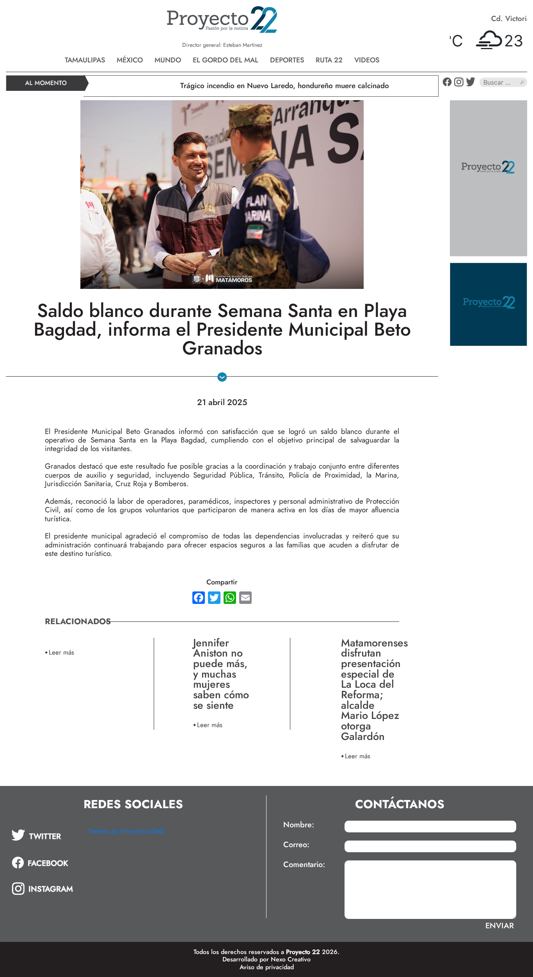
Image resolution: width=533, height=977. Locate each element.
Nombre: (298, 825)
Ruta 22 (329, 60)
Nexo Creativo (291, 959)
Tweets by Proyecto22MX (126, 831)
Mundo (168, 60)
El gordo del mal (225, 60)
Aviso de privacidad (267, 967)
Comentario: (304, 864)
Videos (366, 60)
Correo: (296, 845)
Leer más (61, 652)
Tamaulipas (85, 60)
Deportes (287, 60)
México (130, 60)
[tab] (44, 835)
